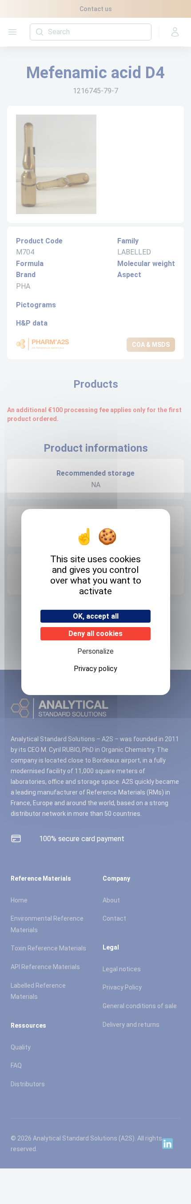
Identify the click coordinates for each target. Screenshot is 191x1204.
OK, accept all (96, 616)
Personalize (95, 651)
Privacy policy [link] (95, 668)
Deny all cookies (95, 633)
